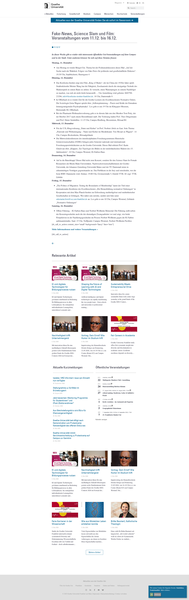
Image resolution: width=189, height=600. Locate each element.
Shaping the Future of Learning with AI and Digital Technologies (91, 287)
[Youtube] (99, 590)
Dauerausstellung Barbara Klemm (114, 386)
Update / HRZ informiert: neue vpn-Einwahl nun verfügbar (71, 379)
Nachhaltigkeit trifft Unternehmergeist (61, 337)
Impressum (96, 594)
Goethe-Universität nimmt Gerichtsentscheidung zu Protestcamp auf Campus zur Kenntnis (71, 435)
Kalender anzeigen (101, 419)
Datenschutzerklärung (107, 594)
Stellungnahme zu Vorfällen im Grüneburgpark (66, 389)
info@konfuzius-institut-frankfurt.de (78, 96)
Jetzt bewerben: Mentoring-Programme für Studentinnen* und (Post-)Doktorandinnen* (70, 400)
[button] (94, 552)
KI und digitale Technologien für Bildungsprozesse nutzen (63, 287)
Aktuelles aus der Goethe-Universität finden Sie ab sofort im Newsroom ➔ (94, 20)
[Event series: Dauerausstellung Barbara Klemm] (111, 384)
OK (152, 594)
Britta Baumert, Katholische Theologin (124, 522)
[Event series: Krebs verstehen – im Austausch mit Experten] (112, 399)
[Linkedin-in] (90, 590)
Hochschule (122, 14)
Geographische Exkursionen (112, 408)
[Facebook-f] (94, 590)
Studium (86, 14)
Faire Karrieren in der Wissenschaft (62, 522)
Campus (97, 14)
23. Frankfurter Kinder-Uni (112, 415)
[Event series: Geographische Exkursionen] (112, 406)
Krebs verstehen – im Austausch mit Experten (118, 402)
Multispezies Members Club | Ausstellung (116, 380)
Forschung (61, 14)
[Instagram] (86, 590)
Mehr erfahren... (166, 590)
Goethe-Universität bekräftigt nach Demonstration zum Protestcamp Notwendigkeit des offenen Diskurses (69, 423)
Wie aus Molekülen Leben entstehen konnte (93, 522)
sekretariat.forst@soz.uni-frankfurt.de (71, 199)
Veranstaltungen (138, 14)
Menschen (108, 14)
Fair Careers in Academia (123, 335)
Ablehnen (157, 594)
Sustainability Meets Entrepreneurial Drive (121, 285)
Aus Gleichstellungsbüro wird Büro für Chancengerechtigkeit (69, 411)
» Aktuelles (48, 14)
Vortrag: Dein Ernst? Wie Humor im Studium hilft (93, 337)
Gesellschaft (74, 14)
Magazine (118, 3)
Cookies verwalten (121, 594)
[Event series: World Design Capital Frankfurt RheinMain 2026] (130, 390)
